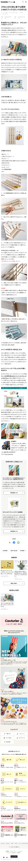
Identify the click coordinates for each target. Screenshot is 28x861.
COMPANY (18, 852)
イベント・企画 (4, 12)
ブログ (12, 843)
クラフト (21, 12)
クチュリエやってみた (13, 12)
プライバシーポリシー (13, 851)
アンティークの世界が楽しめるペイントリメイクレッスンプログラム (14, 376)
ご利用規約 (7, 851)
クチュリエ (7, 843)
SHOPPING (14, 852)
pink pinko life (9, 454)
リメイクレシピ (5, 14)
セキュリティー (20, 851)
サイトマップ (9, 852)
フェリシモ (2, 843)
